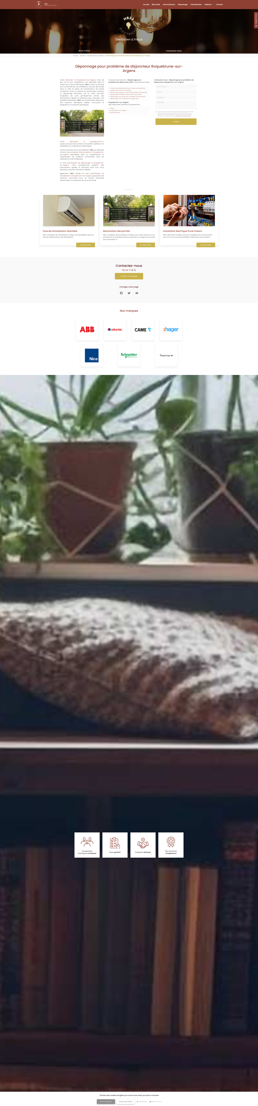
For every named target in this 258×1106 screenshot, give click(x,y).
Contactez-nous (174, 51)
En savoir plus (85, 245)
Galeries (207, 4)
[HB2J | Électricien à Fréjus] (38, 4)
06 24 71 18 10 (84, 51)
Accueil (146, 4)
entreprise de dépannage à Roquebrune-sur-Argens (82, 164)
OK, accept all (106, 1102)
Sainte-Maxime (115, 112)
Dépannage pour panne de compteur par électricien (128, 96)
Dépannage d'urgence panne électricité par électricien (128, 92)
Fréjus (112, 108)
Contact (219, 4)
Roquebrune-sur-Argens (95, 56)
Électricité (156, 4)
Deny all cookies (126, 1102)
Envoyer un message (129, 276)
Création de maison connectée (120, 90)
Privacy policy (156, 1102)
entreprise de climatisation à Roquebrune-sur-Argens (82, 174)
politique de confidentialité (182, 116)
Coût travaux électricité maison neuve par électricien (127, 88)
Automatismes (169, 4)
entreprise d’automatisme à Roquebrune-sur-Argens (82, 153)
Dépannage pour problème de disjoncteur (124, 98)
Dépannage (183, 4)
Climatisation (196, 4)
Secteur (82, 56)
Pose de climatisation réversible (60, 231)
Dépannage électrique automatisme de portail (125, 94)
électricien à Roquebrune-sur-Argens (80, 80)
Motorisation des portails (116, 231)
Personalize (142, 1102)
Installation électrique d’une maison (182, 231)
